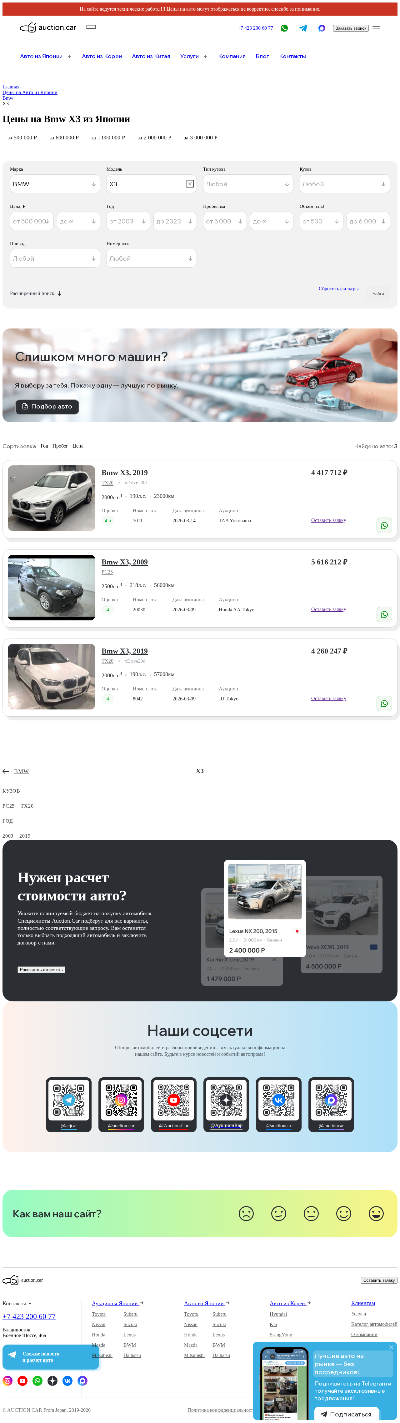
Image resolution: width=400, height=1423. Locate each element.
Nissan (98, 1324)
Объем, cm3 (312, 206)
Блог (262, 56)
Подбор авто (51, 406)
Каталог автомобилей (374, 1324)
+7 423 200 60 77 (29, 1316)
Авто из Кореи (102, 56)
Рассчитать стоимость (41, 969)
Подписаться (351, 1414)
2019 (24, 836)
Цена (77, 445)
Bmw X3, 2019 (125, 472)
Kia (273, 1324)
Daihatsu (132, 1355)
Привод (18, 243)
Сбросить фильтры (339, 288)
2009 (7, 836)
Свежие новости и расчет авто (40, 1357)
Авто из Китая (151, 56)
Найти (378, 293)
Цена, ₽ (18, 206)
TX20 (107, 482)
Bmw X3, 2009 (125, 562)
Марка (16, 169)
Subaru (130, 1314)
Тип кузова (214, 169)
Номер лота (119, 243)
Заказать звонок (351, 28)
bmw (21, 771)
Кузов (306, 169)
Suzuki (130, 1324)
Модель (114, 169)
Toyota (99, 1314)
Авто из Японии (41, 56)
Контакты (292, 56)
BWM (129, 1345)
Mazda (98, 1345)
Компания (232, 56)
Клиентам (363, 1303)
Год (110, 206)
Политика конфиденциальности (222, 1410)
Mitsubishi (102, 1355)
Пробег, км (214, 206)
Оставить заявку (328, 520)
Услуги (189, 56)
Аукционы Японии (115, 1303)
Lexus (129, 1334)
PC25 (107, 571)
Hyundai (278, 1314)
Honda (98, 1334)
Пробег (60, 445)
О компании (364, 1334)
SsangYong (281, 1334)
